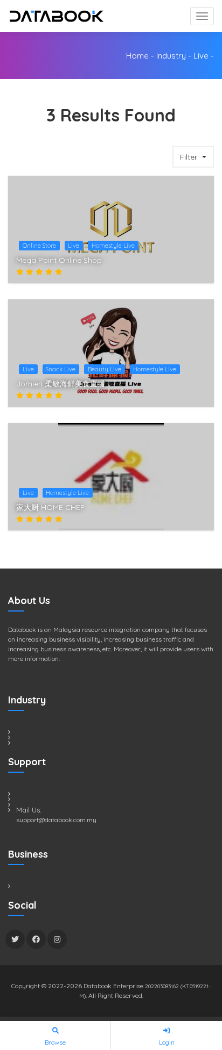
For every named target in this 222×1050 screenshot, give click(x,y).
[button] (193, 157)
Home (137, 56)
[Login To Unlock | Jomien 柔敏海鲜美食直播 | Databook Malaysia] (200, 367)
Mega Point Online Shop (59, 260)
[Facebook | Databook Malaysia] (36, 939)
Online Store (39, 245)
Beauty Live (104, 369)
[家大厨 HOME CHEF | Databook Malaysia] (200, 511)
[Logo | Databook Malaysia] (56, 16)
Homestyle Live (113, 245)
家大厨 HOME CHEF (50, 507)
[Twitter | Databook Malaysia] (15, 939)
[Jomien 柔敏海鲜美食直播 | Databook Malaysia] (200, 387)
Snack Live (60, 369)
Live (201, 56)
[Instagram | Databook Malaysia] (57, 939)
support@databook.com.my (56, 820)
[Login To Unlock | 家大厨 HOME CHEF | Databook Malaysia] (200, 491)
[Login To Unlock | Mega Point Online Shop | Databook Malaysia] (200, 244)
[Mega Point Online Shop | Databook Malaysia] (200, 263)
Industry (171, 56)
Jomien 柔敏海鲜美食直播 (60, 384)
